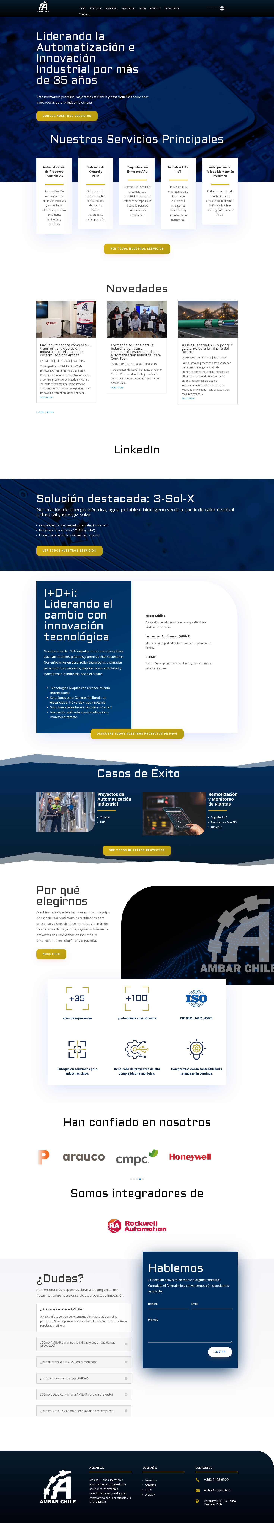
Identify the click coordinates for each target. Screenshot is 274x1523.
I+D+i (142, 8)
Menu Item (212, 8)
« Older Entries (45, 412)
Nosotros (95, 8)
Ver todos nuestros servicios (137, 249)
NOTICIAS (79, 360)
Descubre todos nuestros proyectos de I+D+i (137, 734)
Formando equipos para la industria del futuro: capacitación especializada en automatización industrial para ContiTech (136, 352)
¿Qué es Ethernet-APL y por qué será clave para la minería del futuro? (207, 348)
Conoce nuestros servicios (67, 116)
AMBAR (48, 360)
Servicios (111, 8)
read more (46, 397)
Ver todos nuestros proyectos (137, 850)
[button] (131, 1179)
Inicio (82, 8)
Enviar (220, 1352)
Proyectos (128, 8)
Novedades (172, 8)
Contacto (84, 14)
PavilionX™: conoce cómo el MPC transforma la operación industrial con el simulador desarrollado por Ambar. (66, 350)
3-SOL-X (155, 8)
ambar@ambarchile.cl (217, 1490)
